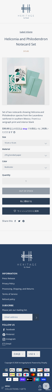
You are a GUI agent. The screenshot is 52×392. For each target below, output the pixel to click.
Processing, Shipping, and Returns (18, 288)
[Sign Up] (35, 317)
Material (6, 149)
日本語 (17, 354)
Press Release (8, 278)
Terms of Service (9, 294)
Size (4, 137)
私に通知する (26, 201)
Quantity (6, 175)
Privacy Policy (8, 283)
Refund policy (8, 299)
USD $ (32, 354)
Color (4, 161)
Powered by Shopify (39, 363)
